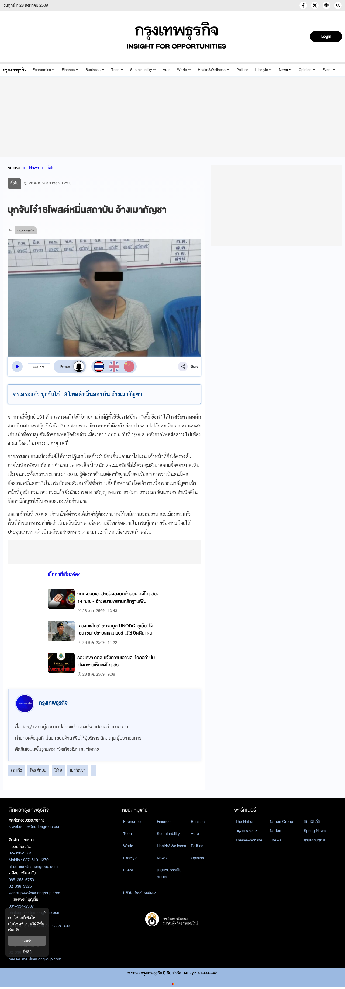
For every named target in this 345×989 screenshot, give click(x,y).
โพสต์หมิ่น (38, 770)
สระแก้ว (16, 770)
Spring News (315, 830)
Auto (167, 69)
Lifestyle (261, 69)
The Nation (245, 821)
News (283, 69)
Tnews (275, 840)
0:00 (35, 367)
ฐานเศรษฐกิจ (314, 840)
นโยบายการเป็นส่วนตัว (169, 873)
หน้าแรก (14, 167)
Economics (42, 69)
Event (327, 69)
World (182, 69)
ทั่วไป (51, 167)
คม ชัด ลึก (312, 821)
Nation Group (281, 821)
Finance (68, 69)
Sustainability (141, 69)
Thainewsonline (249, 840)
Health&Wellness (212, 69)
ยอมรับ (27, 940)
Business (93, 69)
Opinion (305, 69)
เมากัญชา (77, 770)
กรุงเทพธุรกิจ (246, 830)
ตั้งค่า (27, 951)
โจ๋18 (58, 770)
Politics (242, 69)
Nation (275, 830)
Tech (115, 69)
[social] (303, 5)
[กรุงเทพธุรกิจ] (14, 69)
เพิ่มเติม (14, 929)
